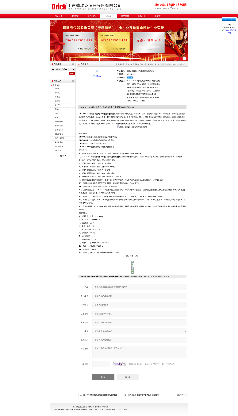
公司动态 (92, 16)
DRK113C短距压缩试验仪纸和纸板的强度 (101, 395)
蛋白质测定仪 (60, 151)
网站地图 (105, 407)
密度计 (57, 109)
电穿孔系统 (59, 142)
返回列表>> (181, 395)
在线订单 (142, 16)
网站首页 (58, 16)
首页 (127, 64)
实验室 (57, 89)
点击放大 (98, 76)
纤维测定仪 (59, 122)
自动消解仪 (59, 130)
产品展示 (108, 16)
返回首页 (158, 9)
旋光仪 (57, 105)
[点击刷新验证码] (119, 364)
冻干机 (57, 93)
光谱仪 (57, 97)
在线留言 (166, 9)
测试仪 (57, 117)
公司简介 (75, 16)
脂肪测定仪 (59, 146)
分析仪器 (56, 85)
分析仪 (57, 113)
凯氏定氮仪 (59, 134)
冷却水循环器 (60, 138)
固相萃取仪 (59, 126)
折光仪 (57, 101)
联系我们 (175, 9)
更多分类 (63, 156)
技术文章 (125, 16)
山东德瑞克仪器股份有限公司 (86, 6)
